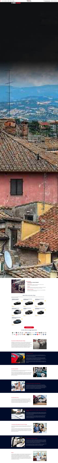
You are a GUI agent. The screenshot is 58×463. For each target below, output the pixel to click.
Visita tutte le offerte (29, 327)
